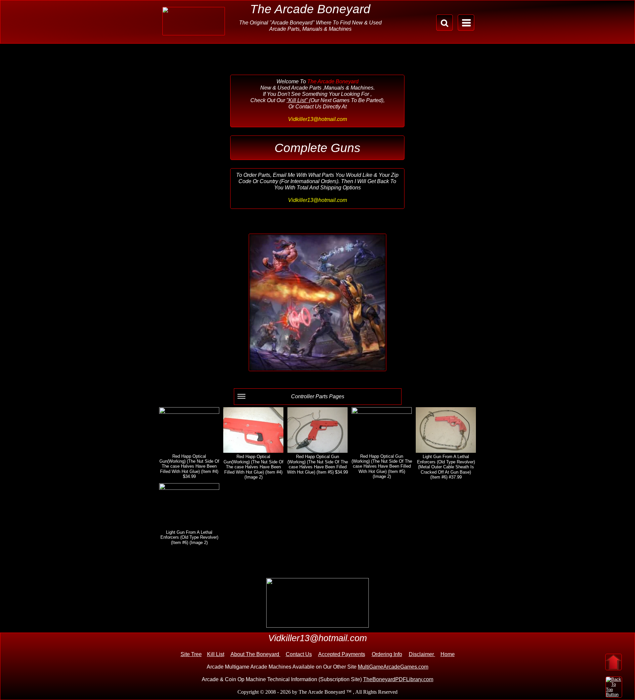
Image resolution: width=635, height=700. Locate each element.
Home (448, 654)
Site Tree (191, 654)
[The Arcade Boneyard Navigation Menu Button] (466, 23)
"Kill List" (297, 100)
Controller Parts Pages (317, 396)
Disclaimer (422, 654)
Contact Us (299, 654)
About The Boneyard (255, 654)
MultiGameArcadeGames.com (393, 667)
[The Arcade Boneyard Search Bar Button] (444, 23)
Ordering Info (387, 654)
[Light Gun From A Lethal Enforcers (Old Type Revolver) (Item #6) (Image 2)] (189, 506)
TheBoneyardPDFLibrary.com (398, 679)
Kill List (215, 654)
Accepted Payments (341, 654)
